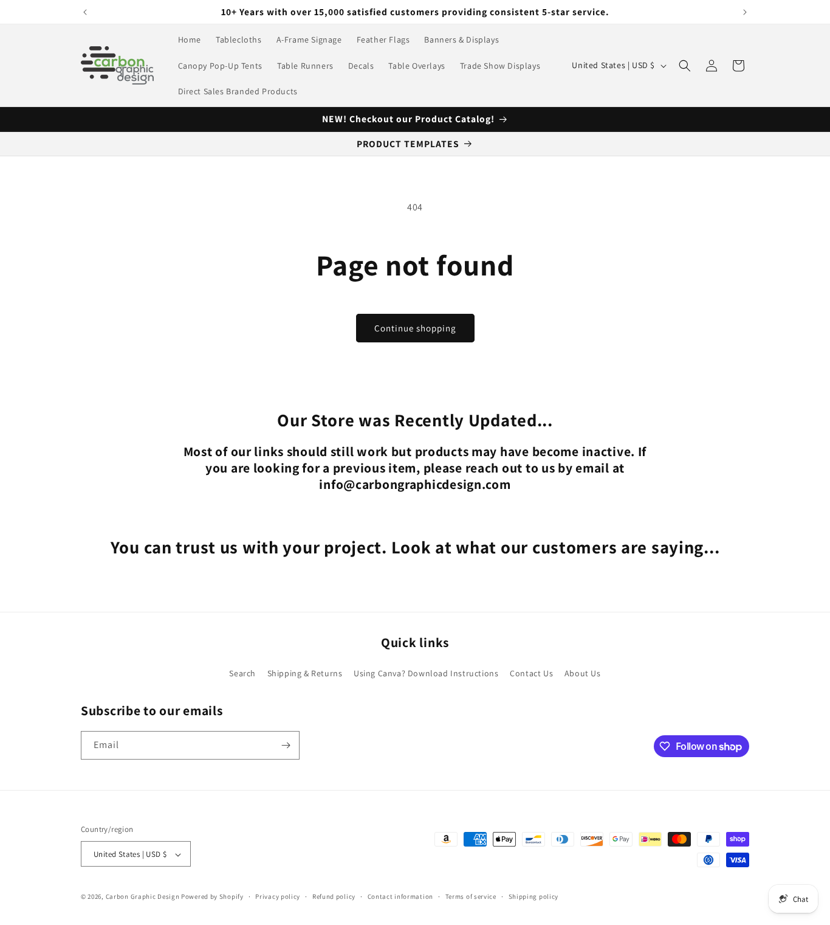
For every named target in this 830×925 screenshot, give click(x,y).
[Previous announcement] (85, 12)
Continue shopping (415, 328)
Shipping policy (534, 896)
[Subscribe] (285, 745)
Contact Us (531, 673)
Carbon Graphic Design (143, 897)
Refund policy (333, 896)
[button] (684, 65)
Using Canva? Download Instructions (426, 673)
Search (242, 673)
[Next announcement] (745, 12)
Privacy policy (277, 896)
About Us (582, 673)
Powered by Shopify (212, 897)
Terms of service (470, 896)
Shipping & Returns (305, 673)
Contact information (400, 896)
